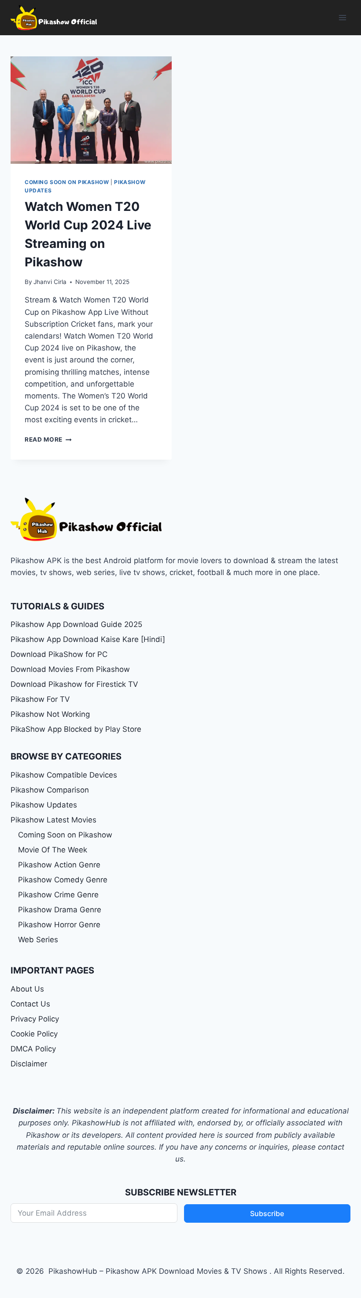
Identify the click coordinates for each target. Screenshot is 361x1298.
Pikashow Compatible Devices (64, 775)
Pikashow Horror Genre (59, 924)
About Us (27, 989)
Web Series (38, 939)
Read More (48, 439)
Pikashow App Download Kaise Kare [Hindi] (88, 639)
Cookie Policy (34, 1033)
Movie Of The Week (52, 849)
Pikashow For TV (40, 699)
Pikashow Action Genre (59, 864)
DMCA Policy (33, 1048)
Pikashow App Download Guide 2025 (76, 624)
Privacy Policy (35, 1018)
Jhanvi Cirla (49, 281)
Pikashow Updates (44, 804)
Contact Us (30, 1003)
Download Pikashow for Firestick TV (74, 684)
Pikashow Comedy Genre (62, 879)
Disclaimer (29, 1063)
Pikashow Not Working (50, 714)
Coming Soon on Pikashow (67, 182)
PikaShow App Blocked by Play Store (76, 729)
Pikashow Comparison (50, 789)
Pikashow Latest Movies (53, 819)
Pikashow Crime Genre (58, 894)
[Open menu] (342, 17)
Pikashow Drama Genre (59, 909)
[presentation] (91, 110)
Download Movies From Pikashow (70, 669)
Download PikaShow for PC (59, 654)
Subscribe (267, 1213)
